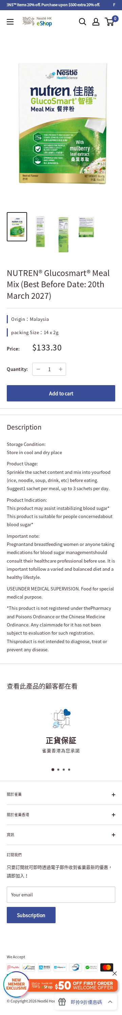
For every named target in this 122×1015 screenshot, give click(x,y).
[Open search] (82, 21)
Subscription (31, 915)
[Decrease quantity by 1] (38, 369)
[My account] (96, 21)
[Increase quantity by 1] (60, 369)
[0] (109, 22)
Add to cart (61, 393)
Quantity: (17, 369)
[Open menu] (10, 21)
